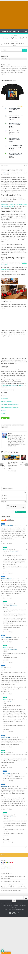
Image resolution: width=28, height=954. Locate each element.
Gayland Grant (13, 816)
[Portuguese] (12, 862)
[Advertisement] (14, 15)
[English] (3, 862)
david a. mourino (13, 649)
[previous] (1, 464)
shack (3, 427)
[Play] (14, 292)
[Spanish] (3, 864)
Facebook (8, 385)
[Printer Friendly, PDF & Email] (5, 417)
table (6, 427)
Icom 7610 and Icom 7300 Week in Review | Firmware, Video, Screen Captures (13, 465)
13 (26, 165)
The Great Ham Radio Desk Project (10, 407)
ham (16, 425)
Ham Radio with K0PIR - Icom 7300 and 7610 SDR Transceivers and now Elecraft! (11, 31)
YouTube (21, 385)
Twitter (4, 385)
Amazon (3, 413)
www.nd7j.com (4, 398)
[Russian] (1, 864)
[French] (4, 862)
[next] (26, 464)
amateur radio (8, 425)
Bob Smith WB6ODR (14, 551)
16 (18, 456)
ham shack (21, 425)
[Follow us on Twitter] (13, 913)
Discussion (4, 165)
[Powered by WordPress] (10, 909)
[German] (6, 862)
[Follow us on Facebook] (15, 913)
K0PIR (4, 173)
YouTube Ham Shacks (6, 401)
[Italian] (7, 862)
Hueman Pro (21, 909)
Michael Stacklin (13, 605)
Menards (3, 410)
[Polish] (10, 862)
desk (13, 425)
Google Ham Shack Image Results (9, 404)
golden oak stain (5, 269)
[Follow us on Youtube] (10, 913)
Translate (10, 867)
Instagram (14, 385)
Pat (10, 701)
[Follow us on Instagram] (18, 913)
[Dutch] (1, 862)
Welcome (22, 462)
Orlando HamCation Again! (13, 881)
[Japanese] (9, 862)
